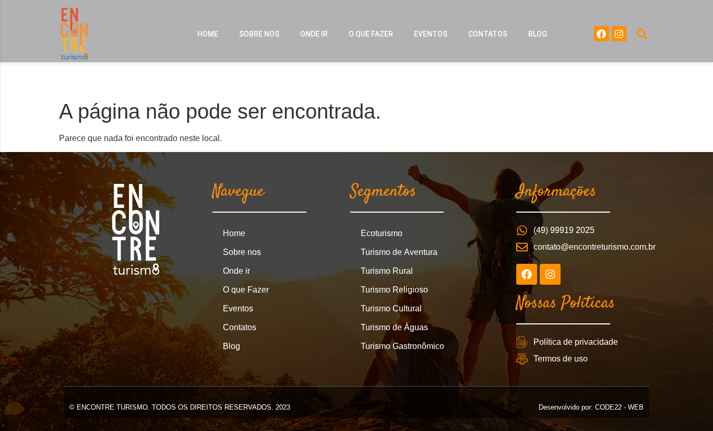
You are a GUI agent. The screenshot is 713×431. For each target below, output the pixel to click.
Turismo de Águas (394, 327)
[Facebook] (601, 33)
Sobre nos (259, 34)
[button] (642, 34)
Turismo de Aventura (399, 252)
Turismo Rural (387, 270)
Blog (537, 34)
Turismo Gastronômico (402, 346)
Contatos (487, 34)
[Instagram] (619, 33)
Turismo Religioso (394, 289)
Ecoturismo (381, 233)
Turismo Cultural (391, 308)
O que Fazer (371, 34)
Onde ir (314, 34)
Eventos (430, 34)
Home (207, 34)
